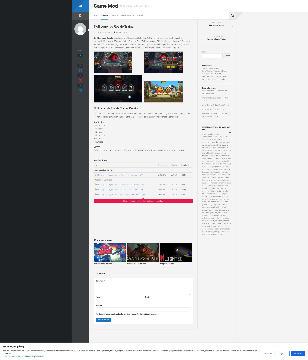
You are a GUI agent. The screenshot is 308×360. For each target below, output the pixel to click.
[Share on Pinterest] (80, 78)
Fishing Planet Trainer (221, 105)
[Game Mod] (80, 6)
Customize (268, 354)
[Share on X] (80, 58)
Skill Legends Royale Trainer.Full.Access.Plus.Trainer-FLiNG (120, 175)
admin (204, 109)
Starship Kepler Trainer (210, 68)
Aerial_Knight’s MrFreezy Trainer (214, 79)
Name (99, 297)
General (104, 16)
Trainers (115, 16)
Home (96, 16)
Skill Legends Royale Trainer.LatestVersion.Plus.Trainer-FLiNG (121, 195)
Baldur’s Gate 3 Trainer (218, 109)
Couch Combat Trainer (103, 264)
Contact (140, 16)
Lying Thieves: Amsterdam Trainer (214, 71)
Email (147, 297)
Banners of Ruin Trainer (136, 264)
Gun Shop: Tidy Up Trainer (211, 74)
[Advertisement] (143, 221)
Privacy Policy (127, 16)
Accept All (298, 354)
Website (99, 305)
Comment (100, 281)
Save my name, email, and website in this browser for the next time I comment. (129, 314)
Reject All (282, 354)
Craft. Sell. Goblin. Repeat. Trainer (214, 76)
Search (204, 52)
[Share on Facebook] (80, 68)
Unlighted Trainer (167, 264)
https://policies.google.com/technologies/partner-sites (23, 356)
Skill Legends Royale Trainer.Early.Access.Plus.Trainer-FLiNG (121, 185)
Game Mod (106, 6)
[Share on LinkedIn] (80, 88)
